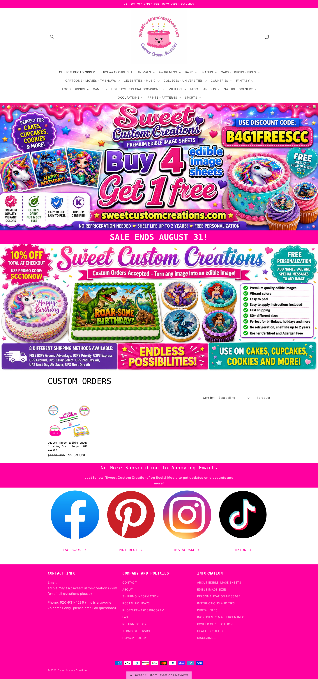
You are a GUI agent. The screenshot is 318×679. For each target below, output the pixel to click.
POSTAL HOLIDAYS (136, 603)
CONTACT (129, 582)
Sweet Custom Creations (72, 670)
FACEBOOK (72, 550)
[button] (52, 36)
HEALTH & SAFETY (210, 631)
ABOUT (127, 589)
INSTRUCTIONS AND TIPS (216, 603)
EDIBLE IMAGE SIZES (212, 589)
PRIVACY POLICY (134, 638)
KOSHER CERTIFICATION (215, 624)
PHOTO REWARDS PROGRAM (143, 610)
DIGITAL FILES (207, 610)
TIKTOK (240, 550)
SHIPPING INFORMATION (140, 596)
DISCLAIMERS (207, 638)
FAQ (125, 617)
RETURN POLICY (134, 624)
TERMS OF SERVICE (136, 631)
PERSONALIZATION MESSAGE (218, 596)
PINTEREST (128, 550)
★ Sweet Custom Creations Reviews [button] (159, 675)
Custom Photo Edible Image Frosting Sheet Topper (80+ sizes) (68, 446)
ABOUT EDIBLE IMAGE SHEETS (219, 582)
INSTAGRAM (184, 550)
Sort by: (209, 397)
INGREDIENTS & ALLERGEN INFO (221, 617)
